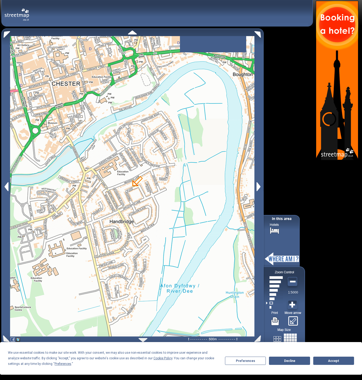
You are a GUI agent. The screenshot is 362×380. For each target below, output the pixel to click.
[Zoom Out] (293, 281)
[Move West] (6, 186)
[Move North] (132, 32)
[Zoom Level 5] (274, 290)
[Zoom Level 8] (274, 277)
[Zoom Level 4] (274, 294)
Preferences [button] (63, 364)
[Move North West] (5, 33)
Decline (289, 361)
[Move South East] (258, 338)
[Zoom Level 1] (274, 307)
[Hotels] (274, 229)
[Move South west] (5, 338)
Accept (333, 361)
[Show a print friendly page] (275, 319)
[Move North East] (259, 33)
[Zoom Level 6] (274, 286)
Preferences (245, 361)
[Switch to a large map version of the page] (285, 339)
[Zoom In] (293, 305)
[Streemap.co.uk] (17, 11)
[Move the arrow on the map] (293, 319)
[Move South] (143, 340)
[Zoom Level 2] (274, 303)
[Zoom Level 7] (274, 281)
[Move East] (259, 186)
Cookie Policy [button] (162, 358)
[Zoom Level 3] (274, 298)
